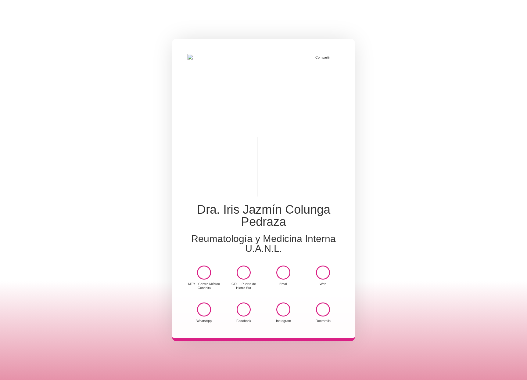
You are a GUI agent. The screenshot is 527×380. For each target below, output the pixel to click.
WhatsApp (204, 321)
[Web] (323, 273)
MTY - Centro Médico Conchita (204, 286)
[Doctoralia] (323, 309)
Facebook (243, 321)
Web (323, 284)
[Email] (283, 273)
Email (283, 284)
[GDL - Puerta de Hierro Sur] (244, 273)
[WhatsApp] (204, 309)
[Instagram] (283, 309)
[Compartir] (336, 57)
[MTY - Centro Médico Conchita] (204, 273)
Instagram (283, 321)
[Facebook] (244, 309)
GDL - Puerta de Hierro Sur (243, 286)
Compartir (322, 57)
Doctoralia (323, 321)
